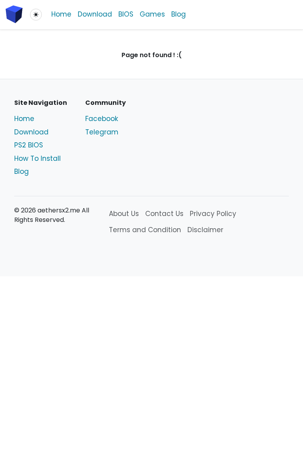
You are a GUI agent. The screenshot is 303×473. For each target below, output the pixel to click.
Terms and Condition (145, 230)
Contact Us (164, 213)
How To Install (37, 158)
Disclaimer (205, 230)
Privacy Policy (213, 213)
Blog (178, 14)
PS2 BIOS (28, 145)
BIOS (125, 14)
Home (61, 14)
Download (95, 14)
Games (152, 14)
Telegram (101, 132)
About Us (124, 213)
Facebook (101, 118)
